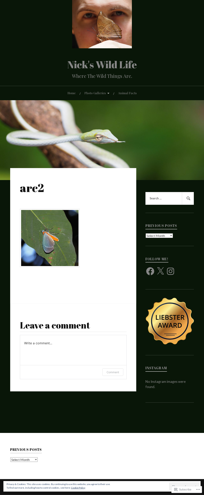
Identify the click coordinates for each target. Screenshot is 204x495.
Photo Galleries (95, 93)
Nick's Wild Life (102, 64)
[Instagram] (170, 271)
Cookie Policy (78, 487)
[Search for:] (169, 198)
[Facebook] (150, 271)
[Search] (188, 198)
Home (72, 93)
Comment (113, 372)
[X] (160, 271)
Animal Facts (127, 93)
